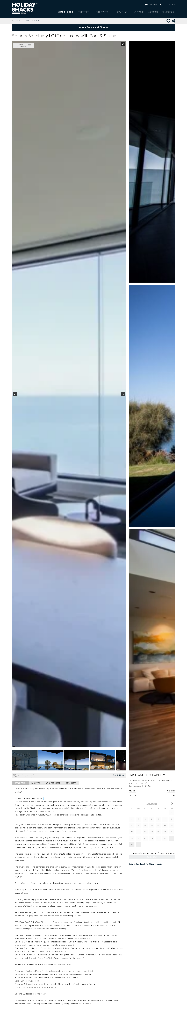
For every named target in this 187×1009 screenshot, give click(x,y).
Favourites (152, 5)
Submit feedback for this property (145, 864)
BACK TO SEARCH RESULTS (27, 20)
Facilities (35, 783)
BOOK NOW (151, 857)
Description (20, 783)
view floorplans (21, 46)
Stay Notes (71, 783)
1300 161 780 (169, 5)
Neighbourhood (53, 783)
